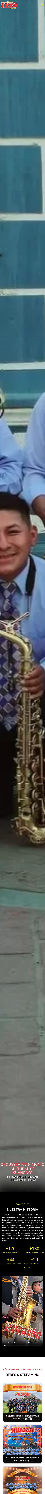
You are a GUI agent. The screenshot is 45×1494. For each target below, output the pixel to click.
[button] (42, 5)
